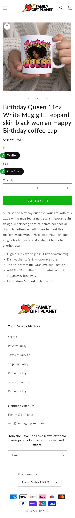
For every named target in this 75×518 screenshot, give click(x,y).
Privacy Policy (17, 345)
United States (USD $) (35, 482)
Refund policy (17, 391)
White (11, 155)
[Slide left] (28, 98)
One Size (13, 171)
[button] (5, 7)
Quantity (8, 180)
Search (12, 336)
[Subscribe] (62, 455)
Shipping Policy (18, 364)
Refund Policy (17, 373)
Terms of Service (19, 355)
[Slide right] (46, 98)
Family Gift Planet (40, 511)
